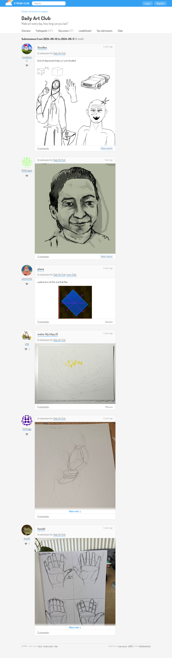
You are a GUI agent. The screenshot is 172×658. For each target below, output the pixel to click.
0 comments (43, 148)
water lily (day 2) (47, 334)
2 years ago (108, 46)
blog (56, 646)
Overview (26, 30)
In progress (43, 11)
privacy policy (48, 646)
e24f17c (131, 646)
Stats (120, 30)
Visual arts (33, 11)
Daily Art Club (36, 18)
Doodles (42, 47)
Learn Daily (71, 274)
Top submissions (104, 30)
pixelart (110, 322)
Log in (147, 3)
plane (40, 269)
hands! (41, 528)
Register (160, 3)
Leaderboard (85, 30)
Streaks (25, 11)
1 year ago (109, 159)
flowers (110, 407)
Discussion (63, 30)
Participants (41, 30)
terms (40, 646)
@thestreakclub (144, 646)
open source (122, 646)
